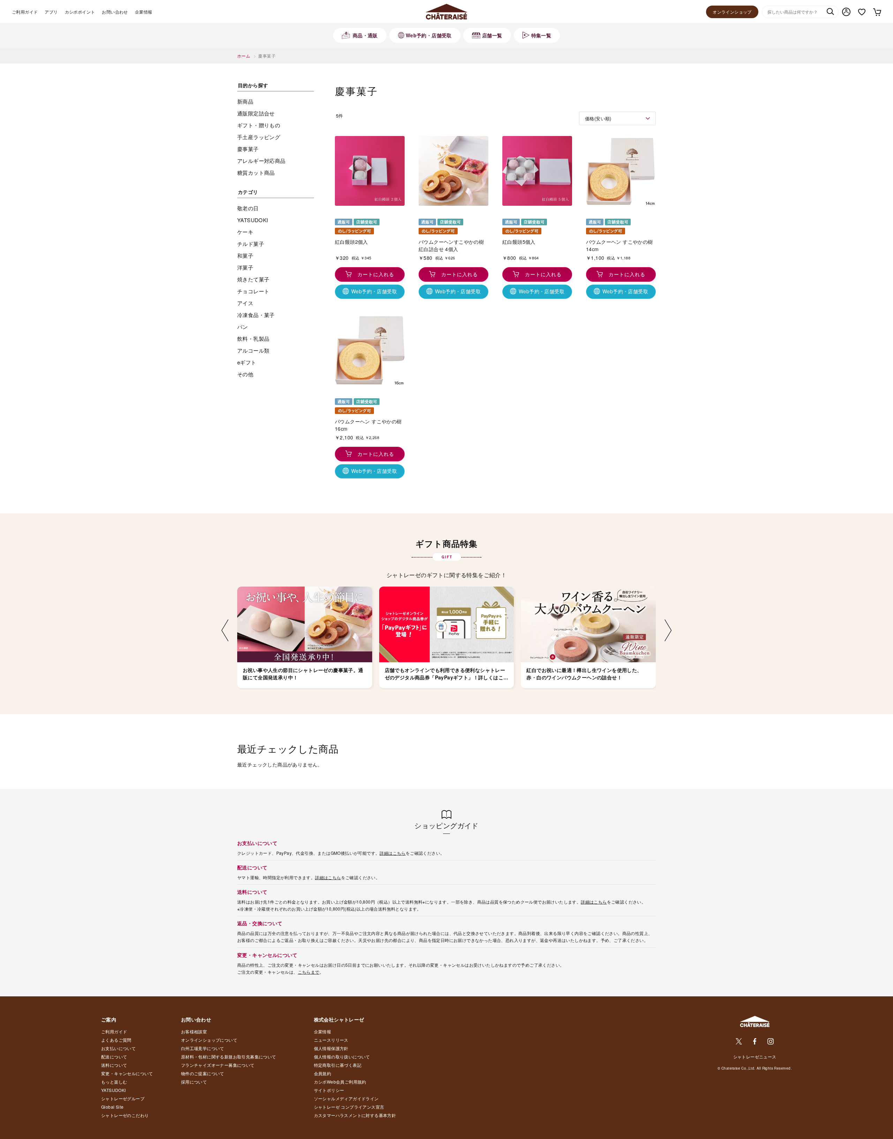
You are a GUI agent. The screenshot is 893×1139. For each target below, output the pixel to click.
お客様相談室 (194, 1031)
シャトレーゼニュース (754, 1056)
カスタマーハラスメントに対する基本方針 (355, 1115)
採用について (194, 1082)
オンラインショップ (732, 12)
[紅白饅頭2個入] (370, 171)
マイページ (846, 12)
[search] (830, 12)
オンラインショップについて (209, 1040)
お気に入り (861, 12)
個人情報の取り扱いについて (342, 1056)
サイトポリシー (329, 1090)
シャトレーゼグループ (122, 1098)
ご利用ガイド (25, 12)
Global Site (112, 1107)
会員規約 (322, 1073)
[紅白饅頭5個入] (537, 171)
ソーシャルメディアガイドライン (346, 1098)
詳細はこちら (392, 853)
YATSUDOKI (113, 1090)
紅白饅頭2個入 (351, 241)
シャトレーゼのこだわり (125, 1115)
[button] (224, 630)
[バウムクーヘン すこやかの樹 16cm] (370, 350)
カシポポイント (80, 12)
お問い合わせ (115, 12)
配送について (114, 1056)
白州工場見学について (202, 1048)
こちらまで (309, 972)
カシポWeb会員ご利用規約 (340, 1082)
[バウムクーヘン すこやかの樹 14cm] (621, 171)
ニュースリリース (331, 1040)
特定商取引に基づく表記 (337, 1065)
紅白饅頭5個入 (518, 241)
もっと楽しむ (114, 1082)
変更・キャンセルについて (127, 1073)
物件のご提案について (202, 1073)
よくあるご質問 (116, 1040)
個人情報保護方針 (331, 1048)
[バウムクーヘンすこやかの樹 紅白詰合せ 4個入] (453, 171)
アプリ (51, 12)
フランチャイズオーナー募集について (218, 1065)
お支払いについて (118, 1048)
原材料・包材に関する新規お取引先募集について (228, 1056)
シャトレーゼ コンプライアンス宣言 (349, 1107)
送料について (114, 1065)
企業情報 (143, 12)
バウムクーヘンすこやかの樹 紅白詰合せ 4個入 (451, 245)
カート (876, 12)
